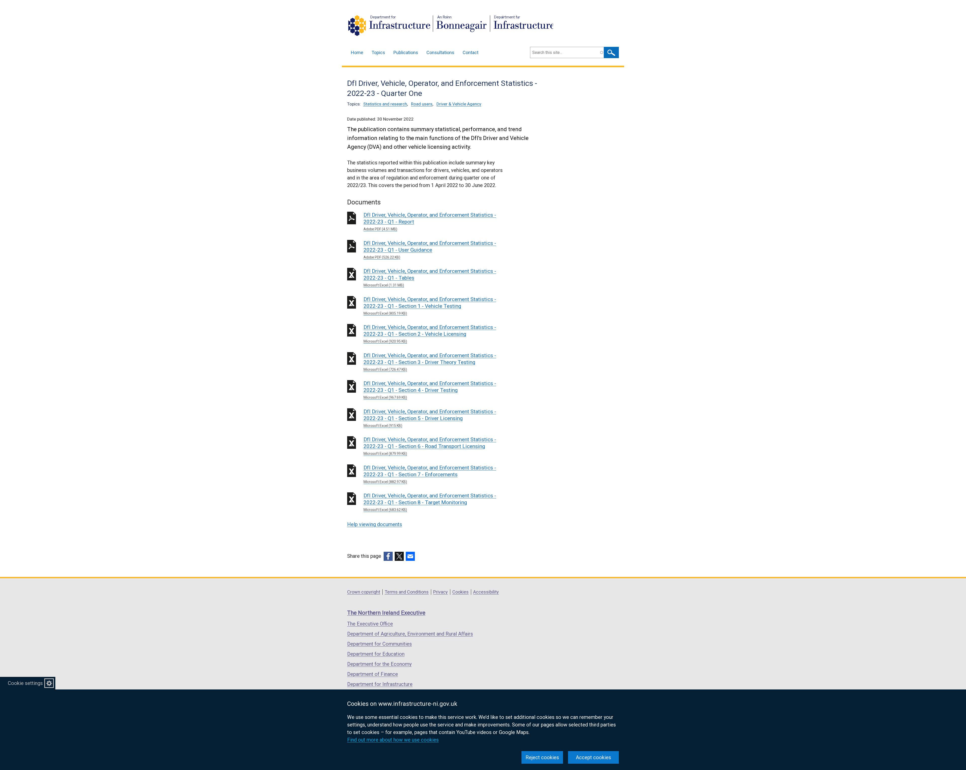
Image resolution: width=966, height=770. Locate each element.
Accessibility (486, 592)
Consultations (440, 52)
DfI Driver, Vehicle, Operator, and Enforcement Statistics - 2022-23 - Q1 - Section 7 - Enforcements (430, 474)
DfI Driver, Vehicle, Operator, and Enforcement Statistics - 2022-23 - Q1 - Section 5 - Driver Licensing (430, 418)
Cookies (460, 592)
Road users (421, 103)
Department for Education (376, 654)
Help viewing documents (374, 524)
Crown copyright (363, 592)
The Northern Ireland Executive (386, 613)
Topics (378, 52)
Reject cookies (542, 757)
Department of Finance (372, 674)
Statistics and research (385, 103)
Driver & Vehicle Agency (458, 103)
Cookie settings (25, 683)
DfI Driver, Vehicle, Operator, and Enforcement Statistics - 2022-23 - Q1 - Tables (430, 277)
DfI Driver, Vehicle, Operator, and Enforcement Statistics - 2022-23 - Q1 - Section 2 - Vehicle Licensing (430, 333)
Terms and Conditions (407, 592)
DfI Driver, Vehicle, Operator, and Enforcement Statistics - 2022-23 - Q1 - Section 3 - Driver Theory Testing (430, 362)
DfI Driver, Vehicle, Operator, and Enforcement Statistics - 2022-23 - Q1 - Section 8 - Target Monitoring (430, 502)
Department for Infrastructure (380, 684)
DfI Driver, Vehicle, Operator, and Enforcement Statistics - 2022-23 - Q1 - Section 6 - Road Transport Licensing (430, 446)
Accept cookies (593, 757)
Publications (405, 52)
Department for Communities (379, 644)
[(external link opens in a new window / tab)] (388, 556)
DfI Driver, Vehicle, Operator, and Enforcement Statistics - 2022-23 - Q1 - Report (430, 221)
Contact (470, 52)
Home (357, 52)
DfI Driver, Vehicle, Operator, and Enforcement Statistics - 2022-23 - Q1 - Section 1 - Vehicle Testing (430, 305)
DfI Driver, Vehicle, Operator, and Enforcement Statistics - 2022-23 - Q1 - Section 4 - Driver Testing (430, 389)
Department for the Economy (379, 664)
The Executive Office (370, 624)
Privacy (440, 592)
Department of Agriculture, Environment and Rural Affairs (410, 634)
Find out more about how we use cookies (393, 740)
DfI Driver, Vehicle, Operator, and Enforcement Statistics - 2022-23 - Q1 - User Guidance (430, 249)
